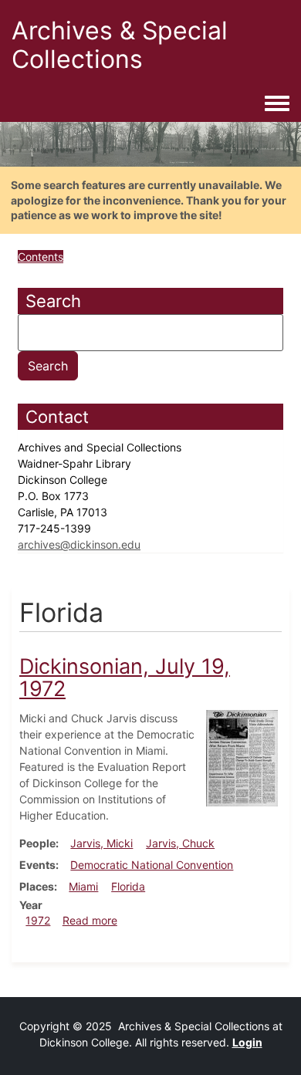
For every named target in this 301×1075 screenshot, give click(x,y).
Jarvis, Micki (101, 843)
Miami (83, 886)
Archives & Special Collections (120, 44)
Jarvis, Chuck (180, 843)
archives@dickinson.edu (79, 544)
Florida (128, 886)
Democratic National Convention (151, 864)
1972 (37, 920)
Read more (90, 920)
